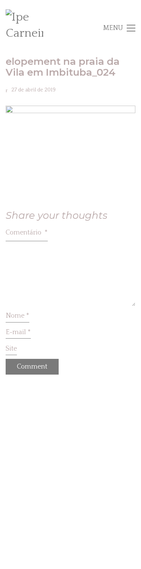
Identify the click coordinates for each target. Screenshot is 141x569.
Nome (17, 316)
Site (11, 348)
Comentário (27, 232)
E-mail (18, 332)
